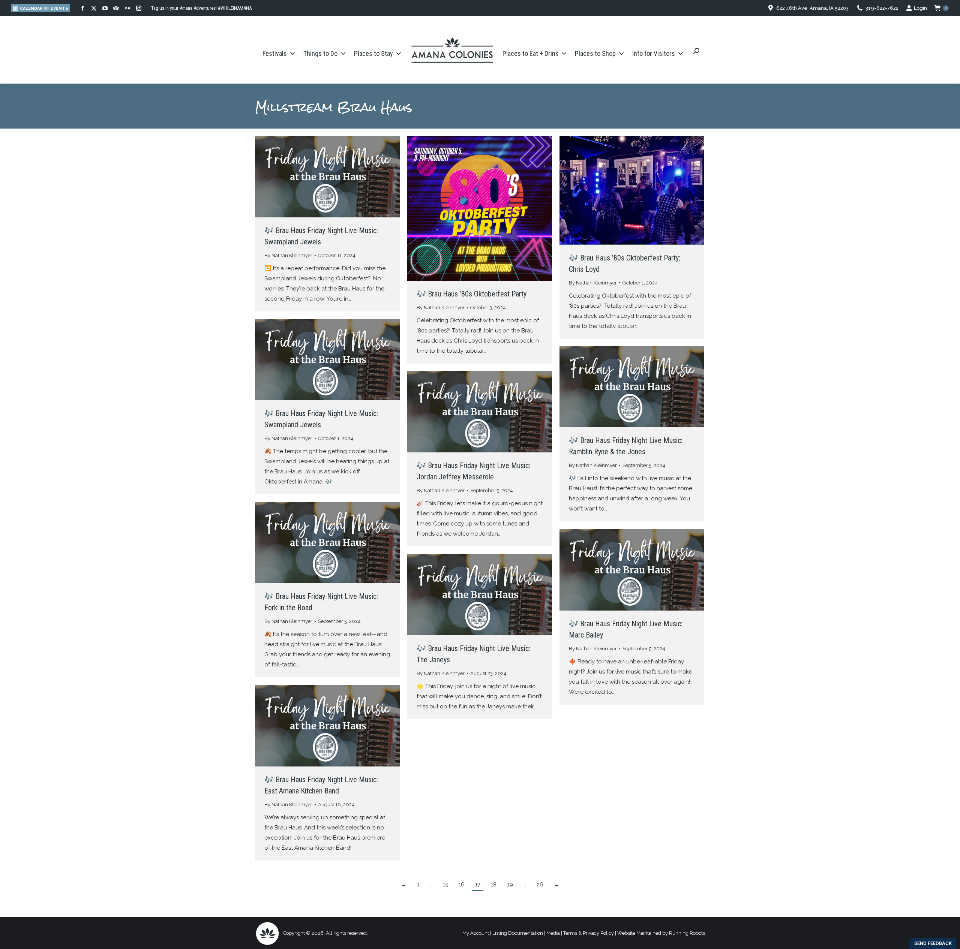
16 (462, 884)
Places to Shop (595, 53)
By (288, 255)
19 (510, 884)
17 (477, 884)
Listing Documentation (517, 933)
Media (553, 933)
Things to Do (320, 53)
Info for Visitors (653, 53)
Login (920, 8)
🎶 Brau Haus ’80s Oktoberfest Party (471, 293)
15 (445, 884)
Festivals (274, 53)
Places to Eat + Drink (530, 53)
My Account (475, 933)
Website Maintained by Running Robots (661, 933)
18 (493, 884)
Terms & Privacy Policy (588, 933)
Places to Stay (373, 53)
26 (540, 884)
